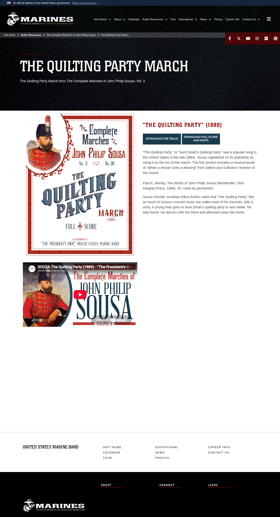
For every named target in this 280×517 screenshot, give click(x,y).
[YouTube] (248, 38)
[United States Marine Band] (40, 19)
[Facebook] (229, 38)
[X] (238, 38)
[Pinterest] (275, 38)
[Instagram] (257, 38)
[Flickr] (266, 38)
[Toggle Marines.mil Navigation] (268, 19)
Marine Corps (54, 505)
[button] (86, 3)
